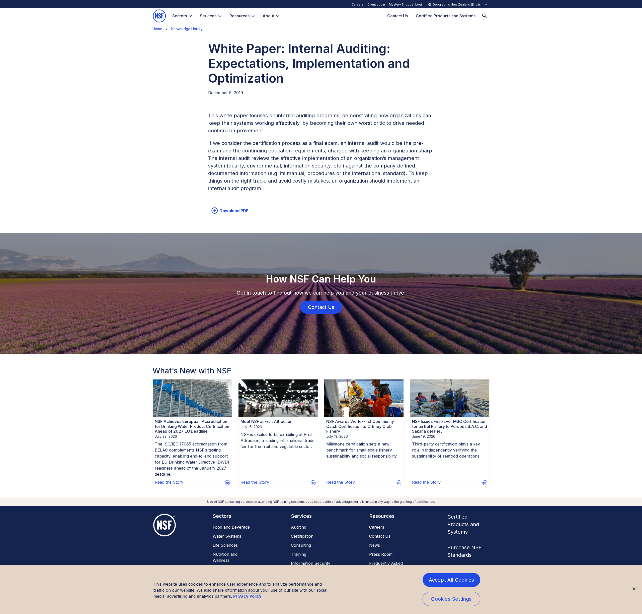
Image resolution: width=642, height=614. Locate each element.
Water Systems (227, 536)
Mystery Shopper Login (406, 4)
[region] (321, 589)
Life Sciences (225, 545)
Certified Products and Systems (463, 524)
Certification (302, 536)
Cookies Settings (451, 599)
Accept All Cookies (451, 580)
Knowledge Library (187, 29)
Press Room (380, 554)
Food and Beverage (231, 527)
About (268, 15)
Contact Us (379, 536)
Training (298, 554)
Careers (357, 4)
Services (208, 15)
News (374, 545)
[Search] (484, 16)
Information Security (310, 563)
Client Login (376, 4)
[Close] (633, 588)
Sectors (179, 15)
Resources (239, 15)
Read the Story (169, 482)
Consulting (301, 545)
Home (157, 29)
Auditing (298, 527)
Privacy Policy (247, 596)
